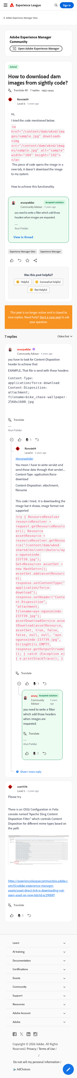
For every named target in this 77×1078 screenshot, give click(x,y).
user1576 (22, 786)
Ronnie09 (23, 99)
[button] (21, 90)
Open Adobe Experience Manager (38, 48)
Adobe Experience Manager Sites (22, 17)
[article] (38, 395)
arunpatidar (27, 202)
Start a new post (50, 317)
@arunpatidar (24, 459)
